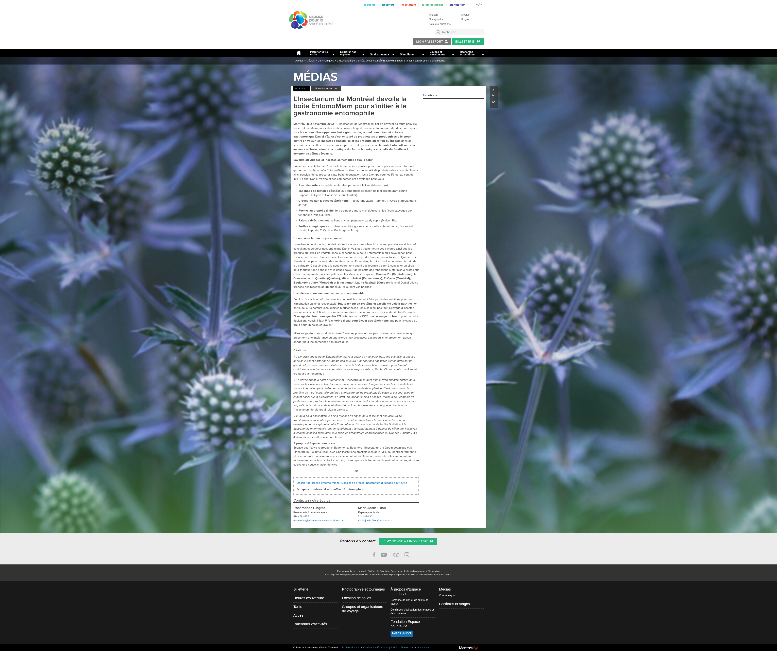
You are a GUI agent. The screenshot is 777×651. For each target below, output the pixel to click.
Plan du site (407, 647)
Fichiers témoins (351, 647)
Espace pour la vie (309, 32)
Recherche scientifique (467, 53)
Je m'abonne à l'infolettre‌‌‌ (405, 541)
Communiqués (326, 60)
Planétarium (457, 4)
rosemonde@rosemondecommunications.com (318, 520)
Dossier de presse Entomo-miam (318, 482)
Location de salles (356, 598)
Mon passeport (429, 42)
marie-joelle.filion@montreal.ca (375, 520)
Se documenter (379, 54)
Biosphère (388, 4)
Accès (298, 615)
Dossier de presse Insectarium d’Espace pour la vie (374, 482)
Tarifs (297, 607)
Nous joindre (436, 19)
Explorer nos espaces (348, 53)
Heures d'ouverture (308, 598)
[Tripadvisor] (396, 553)
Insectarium (408, 4)
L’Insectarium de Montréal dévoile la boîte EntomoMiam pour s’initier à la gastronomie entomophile (391, 60)
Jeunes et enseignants (437, 53)
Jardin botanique (433, 4)
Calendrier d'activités (310, 624)
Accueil (298, 53)
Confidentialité (371, 647)
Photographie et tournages (363, 589)
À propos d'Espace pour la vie (406, 591)
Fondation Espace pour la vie (405, 624)
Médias (465, 14)
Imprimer (493, 102)
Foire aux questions (440, 24)
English (478, 4)
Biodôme (370, 4)
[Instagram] (407, 554)
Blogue (465, 19)
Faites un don (402, 633)
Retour (302, 88)
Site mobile (423, 647)
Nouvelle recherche (326, 88)
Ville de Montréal (468, 648)
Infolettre (433, 14)
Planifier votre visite (319, 53)
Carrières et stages (454, 604)
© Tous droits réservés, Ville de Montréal (315, 647)
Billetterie (465, 42)
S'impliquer (407, 54)
